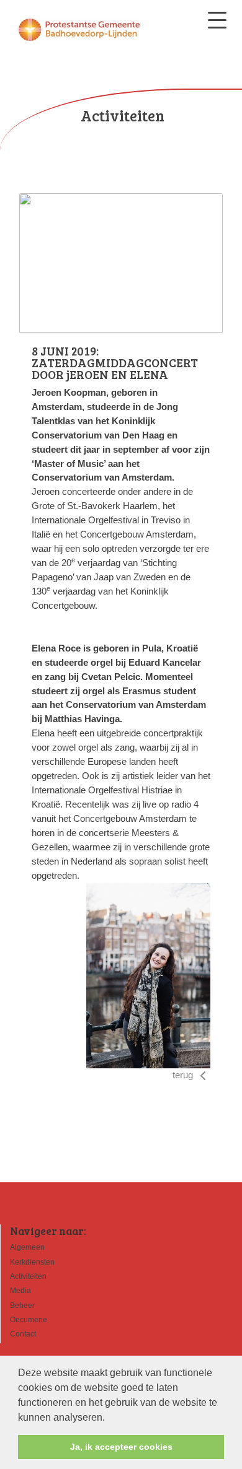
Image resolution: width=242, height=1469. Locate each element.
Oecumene (28, 1319)
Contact (23, 1334)
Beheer (22, 1305)
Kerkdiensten (32, 1262)
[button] (109, 1418)
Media (20, 1290)
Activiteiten (28, 1276)
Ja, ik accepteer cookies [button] (121, 1447)
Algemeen (27, 1247)
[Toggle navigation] (217, 20)
